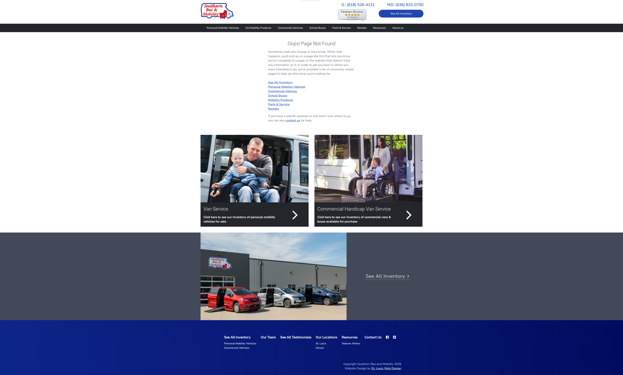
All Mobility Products (258, 28)
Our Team (268, 337)
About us (397, 28)
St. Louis (321, 343)
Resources (379, 28)
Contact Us (373, 337)
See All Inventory (401, 13)
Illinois (320, 348)
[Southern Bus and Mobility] (217, 9)
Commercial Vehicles (290, 28)
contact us (293, 120)
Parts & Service (341, 28)
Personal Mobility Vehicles (223, 28)
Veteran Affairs (351, 343)
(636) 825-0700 (409, 4)
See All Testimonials (295, 337)
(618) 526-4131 (361, 4)
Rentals (362, 28)
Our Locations (326, 337)
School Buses (317, 28)
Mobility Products (280, 100)
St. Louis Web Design (386, 368)
